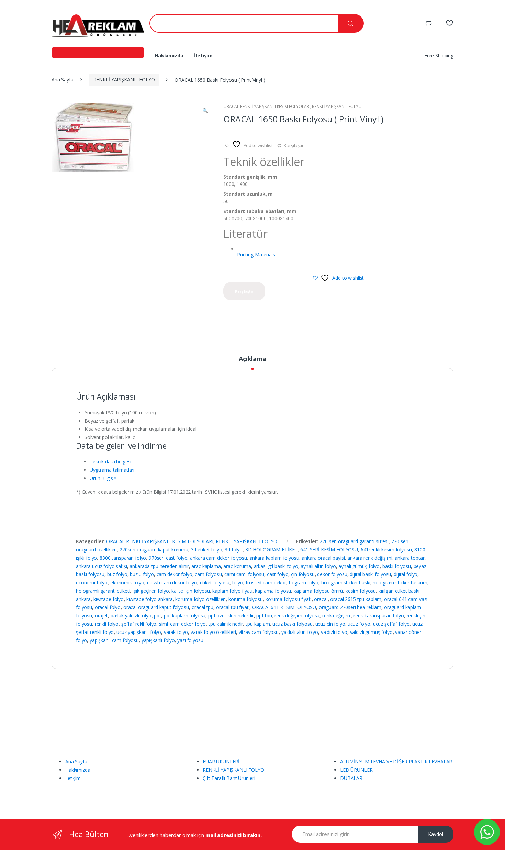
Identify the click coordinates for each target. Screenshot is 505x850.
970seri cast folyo (168, 558)
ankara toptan (410, 558)
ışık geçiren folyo (151, 591)
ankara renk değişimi (369, 558)
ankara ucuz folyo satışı (101, 566)
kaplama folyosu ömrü (318, 591)
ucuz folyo (359, 623)
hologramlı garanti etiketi (103, 591)
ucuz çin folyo (330, 623)
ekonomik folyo (127, 582)
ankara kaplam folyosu (274, 558)
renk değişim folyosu (296, 615)
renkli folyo (107, 623)
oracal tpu (203, 607)
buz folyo (117, 574)
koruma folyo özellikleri (200, 599)
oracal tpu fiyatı (233, 607)
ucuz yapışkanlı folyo (138, 632)
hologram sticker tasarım (400, 582)
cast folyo (278, 574)
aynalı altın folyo (318, 566)
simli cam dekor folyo (182, 623)
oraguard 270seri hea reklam (350, 607)
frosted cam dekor (266, 582)
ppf (157, 615)
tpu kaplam (258, 623)
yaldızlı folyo (334, 632)
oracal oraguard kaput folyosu (156, 607)
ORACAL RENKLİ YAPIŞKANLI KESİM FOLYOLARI (266, 106)
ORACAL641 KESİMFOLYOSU (284, 607)
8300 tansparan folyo (123, 558)
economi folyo (92, 582)
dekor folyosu (332, 574)
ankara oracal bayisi (323, 558)
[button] (205, 111)
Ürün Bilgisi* (103, 478)
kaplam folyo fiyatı (232, 591)
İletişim (203, 55)
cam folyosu (208, 574)
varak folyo (176, 632)
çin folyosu (302, 574)
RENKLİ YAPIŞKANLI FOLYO (124, 79)
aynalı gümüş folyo (358, 566)
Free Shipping (438, 55)
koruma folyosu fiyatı (289, 599)
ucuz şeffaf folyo (391, 623)
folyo (237, 582)
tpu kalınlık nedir (226, 623)
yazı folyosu (190, 640)
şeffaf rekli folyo (138, 623)
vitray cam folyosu (259, 632)
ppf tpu (264, 615)
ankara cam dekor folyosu (218, 558)
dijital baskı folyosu (370, 574)
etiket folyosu (214, 582)
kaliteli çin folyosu (190, 591)
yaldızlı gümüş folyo (371, 632)
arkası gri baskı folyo (276, 566)
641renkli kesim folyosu (386, 549)
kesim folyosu (361, 591)
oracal (320, 599)
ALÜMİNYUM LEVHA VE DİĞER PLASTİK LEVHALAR (396, 761)
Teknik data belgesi (110, 461)
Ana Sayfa (63, 79)
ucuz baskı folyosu (292, 623)
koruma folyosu (245, 599)
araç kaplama (206, 566)
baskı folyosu (396, 566)
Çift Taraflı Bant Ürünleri (229, 778)
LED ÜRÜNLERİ (357, 770)
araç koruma (237, 566)
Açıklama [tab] (252, 359)
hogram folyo (303, 582)
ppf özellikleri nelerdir (231, 615)
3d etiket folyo (206, 549)
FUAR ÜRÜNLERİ (221, 761)
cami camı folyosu (244, 574)
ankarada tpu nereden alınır (159, 566)
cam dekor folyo (174, 574)
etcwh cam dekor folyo (172, 582)
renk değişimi (336, 615)
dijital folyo (405, 574)
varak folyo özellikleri (213, 632)
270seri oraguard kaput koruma (154, 549)
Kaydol (435, 834)
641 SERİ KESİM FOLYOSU (329, 549)
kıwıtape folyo (108, 599)
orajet (101, 615)
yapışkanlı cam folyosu (114, 640)
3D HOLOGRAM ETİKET (271, 549)
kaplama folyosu (273, 591)
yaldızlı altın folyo (299, 632)
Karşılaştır (293, 145)
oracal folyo (108, 607)
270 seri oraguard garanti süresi (354, 541)
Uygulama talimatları (112, 470)
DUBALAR (351, 778)
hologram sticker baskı (345, 582)
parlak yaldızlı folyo (131, 615)
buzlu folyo (142, 574)
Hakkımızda (169, 55)
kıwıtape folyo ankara (149, 599)
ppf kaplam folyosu (184, 615)
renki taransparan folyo (379, 615)
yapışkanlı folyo (158, 640)
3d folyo (234, 549)
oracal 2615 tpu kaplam (355, 599)
